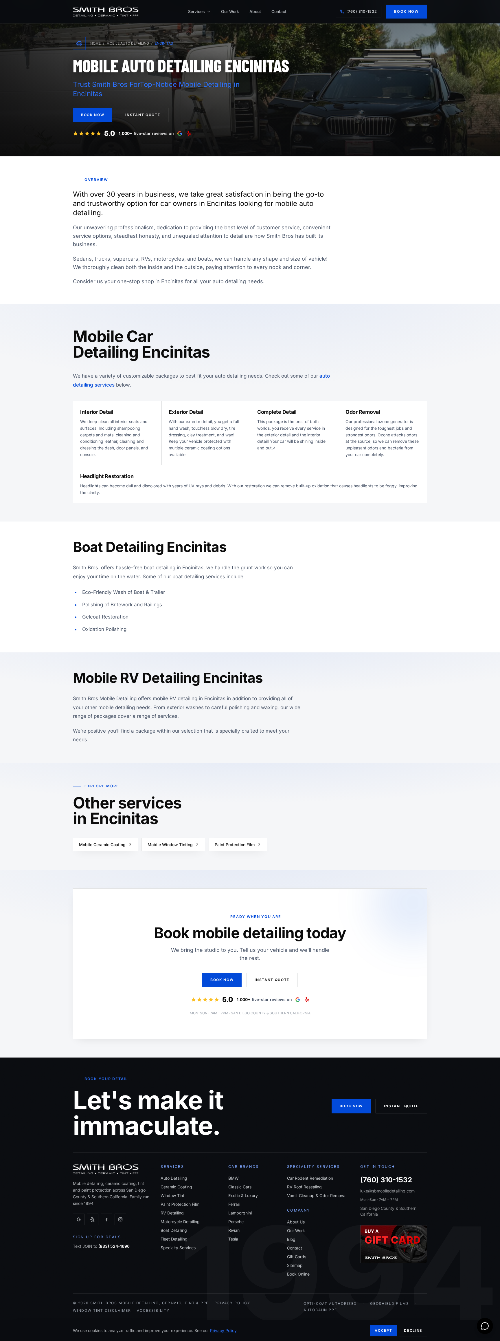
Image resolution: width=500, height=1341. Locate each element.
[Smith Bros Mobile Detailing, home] (106, 11)
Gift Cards (296, 1256)
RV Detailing (172, 1212)
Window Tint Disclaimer (102, 1310)
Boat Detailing (174, 1230)
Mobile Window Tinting (170, 844)
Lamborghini (240, 1212)
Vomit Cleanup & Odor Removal (316, 1195)
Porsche (236, 1221)
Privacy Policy (232, 1303)
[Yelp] (92, 1219)
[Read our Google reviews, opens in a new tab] (180, 133)
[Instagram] (120, 1219)
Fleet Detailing (174, 1238)
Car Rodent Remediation (310, 1178)
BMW (233, 1178)
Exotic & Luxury (243, 1195)
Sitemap (295, 1265)
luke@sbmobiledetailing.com (387, 1190)
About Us (296, 1221)
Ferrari (234, 1204)
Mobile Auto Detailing (127, 43)
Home (95, 43)
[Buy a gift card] (393, 1244)
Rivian (234, 1230)
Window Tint (172, 1195)
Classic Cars (239, 1186)
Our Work (230, 11)
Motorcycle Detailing (180, 1221)
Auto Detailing (174, 1178)
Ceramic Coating (176, 1186)
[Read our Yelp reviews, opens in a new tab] (189, 133)
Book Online (298, 1274)
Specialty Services (178, 1247)
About (255, 11)
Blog (291, 1239)
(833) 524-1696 (114, 1246)
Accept (383, 1330)
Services (196, 11)
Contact (278, 11)
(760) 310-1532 (361, 11)
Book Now (406, 11)
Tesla (233, 1238)
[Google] (78, 1219)
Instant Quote (142, 115)
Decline (413, 1330)
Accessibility (153, 1310)
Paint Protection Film (235, 844)
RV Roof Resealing (304, 1186)
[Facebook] (106, 1219)
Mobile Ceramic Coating (102, 844)
